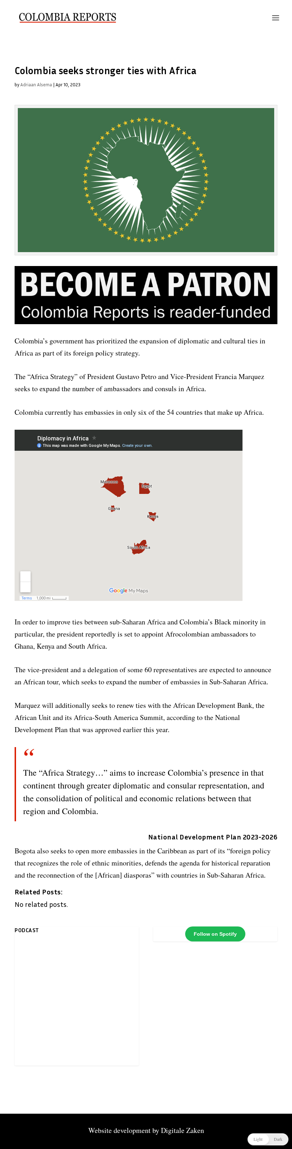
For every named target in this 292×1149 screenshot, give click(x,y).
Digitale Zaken (182, 1130)
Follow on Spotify (215, 934)
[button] (267, 1139)
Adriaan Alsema (36, 84)
